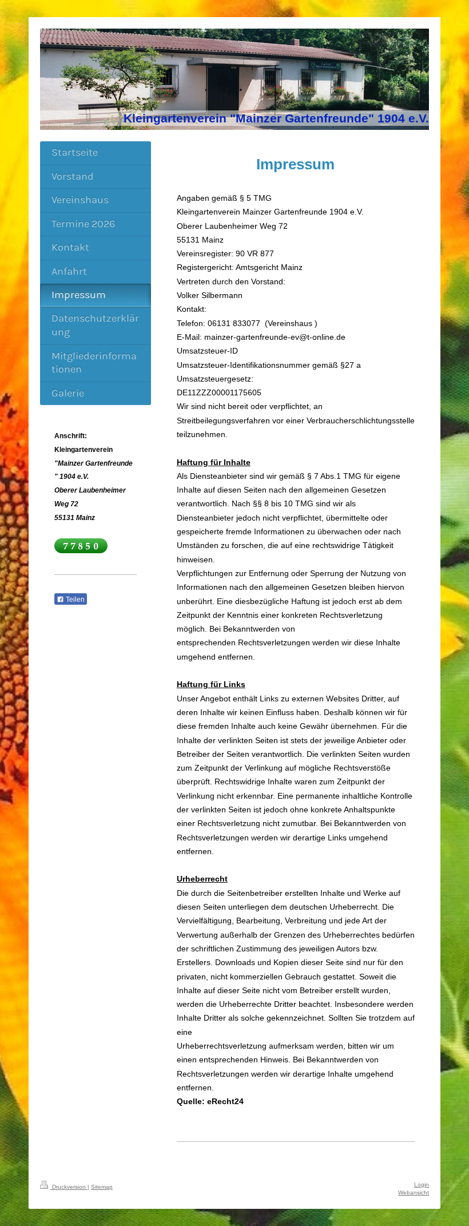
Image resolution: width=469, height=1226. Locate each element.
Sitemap (102, 1187)
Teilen (74, 600)
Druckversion (69, 1187)
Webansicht (413, 1192)
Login (421, 1184)
